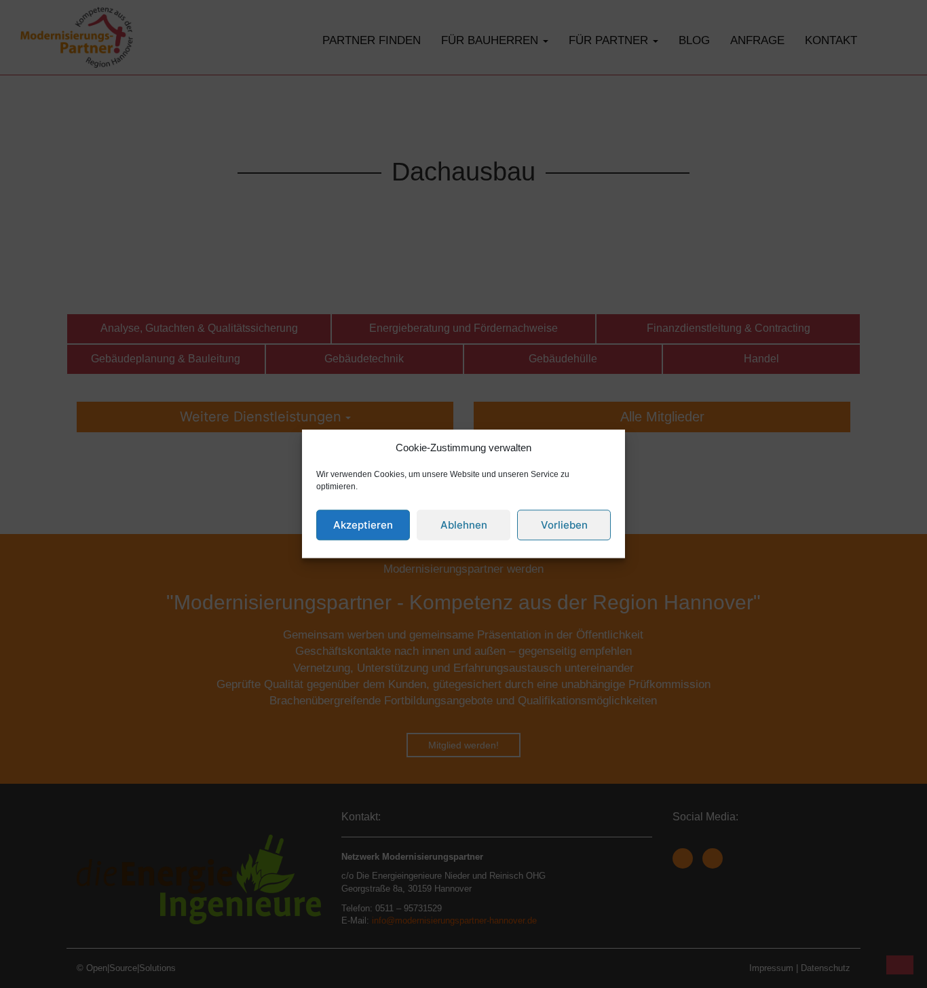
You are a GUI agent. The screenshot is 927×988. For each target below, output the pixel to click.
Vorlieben (564, 524)
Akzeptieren (363, 524)
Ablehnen (463, 524)
